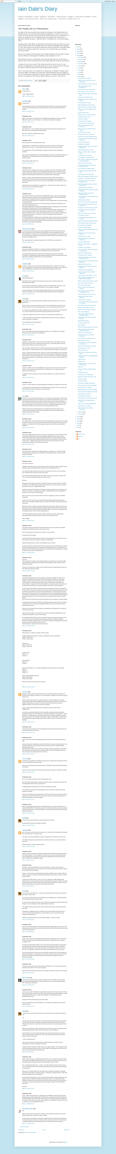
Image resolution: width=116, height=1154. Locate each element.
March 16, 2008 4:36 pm (28, 919)
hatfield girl (25, 101)
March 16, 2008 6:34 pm (28, 1052)
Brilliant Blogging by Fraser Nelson (86, 105)
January (80, 414)
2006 (78, 419)
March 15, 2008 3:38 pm (28, 259)
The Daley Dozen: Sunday (84, 102)
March (79, 76)
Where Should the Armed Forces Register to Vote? (86, 194)
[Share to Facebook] (44, 81)
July (79, 68)
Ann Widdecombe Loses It (84, 117)
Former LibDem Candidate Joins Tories (87, 391)
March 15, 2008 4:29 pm (28, 335)
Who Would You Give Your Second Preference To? (86, 181)
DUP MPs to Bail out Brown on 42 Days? (88, 327)
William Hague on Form (84, 340)
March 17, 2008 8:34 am (28, 1103)
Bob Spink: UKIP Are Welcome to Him (87, 376)
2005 (78, 421)
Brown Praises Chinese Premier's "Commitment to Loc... (86, 291)
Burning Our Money (83, 350)
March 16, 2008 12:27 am (28, 732)
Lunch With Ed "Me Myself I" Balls (86, 168)
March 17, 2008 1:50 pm (28, 1123)
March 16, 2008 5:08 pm (28, 931)
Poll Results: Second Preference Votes (87, 136)
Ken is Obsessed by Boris (84, 285)
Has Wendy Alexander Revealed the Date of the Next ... (87, 166)
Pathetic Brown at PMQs (84, 200)
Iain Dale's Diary (37, 9)
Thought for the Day (83, 372)
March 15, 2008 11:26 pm (28, 625)
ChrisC (24, 89)
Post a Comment (24, 1126)
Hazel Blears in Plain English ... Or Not (87, 275)
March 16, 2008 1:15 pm (28, 860)
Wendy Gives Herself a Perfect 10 (86, 134)
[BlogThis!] (40, 81)
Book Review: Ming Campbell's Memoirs (88, 221)
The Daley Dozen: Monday (84, 78)
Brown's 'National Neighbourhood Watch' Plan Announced (86, 278)
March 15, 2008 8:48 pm (28, 456)
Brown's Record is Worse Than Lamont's (88, 281)
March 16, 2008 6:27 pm (28, 1006)
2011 (78, 49)
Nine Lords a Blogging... (84, 311)
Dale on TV (80, 367)
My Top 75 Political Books (84, 227)
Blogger (65, 1142)
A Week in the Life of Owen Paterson (87, 114)
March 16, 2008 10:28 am (28, 813)
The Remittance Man (27, 1108)
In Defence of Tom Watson (84, 247)
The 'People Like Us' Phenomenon (86, 338)
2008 (78, 55)
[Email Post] (36, 80)
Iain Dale (80, 436)
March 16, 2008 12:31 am (28, 754)
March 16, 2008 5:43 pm (28, 985)
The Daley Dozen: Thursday (85, 155)
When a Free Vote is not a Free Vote (87, 213)
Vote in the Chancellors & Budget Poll (87, 403)
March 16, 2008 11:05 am (28, 825)
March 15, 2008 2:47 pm (28, 122)
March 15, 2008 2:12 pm (28, 96)
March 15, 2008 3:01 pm (28, 189)
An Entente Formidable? (84, 144)
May (79, 72)
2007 (78, 416)
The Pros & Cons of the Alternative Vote (87, 202)
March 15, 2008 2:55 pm (28, 163)
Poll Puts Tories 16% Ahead (85, 332)
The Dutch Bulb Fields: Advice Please (87, 223)
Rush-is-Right (25, 977)
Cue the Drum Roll (82, 381)
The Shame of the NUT (83, 215)
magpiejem (25, 263)
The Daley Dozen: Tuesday (84, 387)
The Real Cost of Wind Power (85, 97)
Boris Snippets (81, 325)
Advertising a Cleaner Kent (84, 264)
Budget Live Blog (82, 379)
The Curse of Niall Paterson (85, 253)
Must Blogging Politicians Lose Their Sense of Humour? (87, 258)
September (81, 63)
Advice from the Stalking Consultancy (87, 346)
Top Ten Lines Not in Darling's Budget (87, 385)
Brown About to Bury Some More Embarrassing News (86, 330)
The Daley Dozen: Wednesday (85, 187)
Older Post (66, 1129)
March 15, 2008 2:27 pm (28, 111)
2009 (78, 53)
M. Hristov (24, 691)
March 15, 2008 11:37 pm (28, 722)
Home (44, 1129)
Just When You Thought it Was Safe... (87, 178)
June (79, 70)
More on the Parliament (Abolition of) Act (88, 176)
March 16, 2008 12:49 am (28, 772)
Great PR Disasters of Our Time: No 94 (87, 84)
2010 (78, 51)
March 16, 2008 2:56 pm (28, 886)
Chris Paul (25, 758)
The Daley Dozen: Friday (84, 132)
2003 (78, 425)
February (80, 412)
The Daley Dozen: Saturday (85, 121)
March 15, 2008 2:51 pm (28, 135)
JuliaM (24, 298)
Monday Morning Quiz (83, 320)
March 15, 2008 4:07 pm (28, 294)
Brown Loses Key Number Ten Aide (86, 309)
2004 (78, 423)
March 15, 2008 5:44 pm (28, 414)
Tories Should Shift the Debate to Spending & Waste (86, 314)
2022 (78, 47)
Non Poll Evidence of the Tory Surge (87, 305)
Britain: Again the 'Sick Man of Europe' (87, 107)
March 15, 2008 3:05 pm (28, 224)
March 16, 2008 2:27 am (28, 799)
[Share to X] (42, 81)
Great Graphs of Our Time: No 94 (86, 91)
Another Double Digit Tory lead (85, 150)
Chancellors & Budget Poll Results (86, 383)
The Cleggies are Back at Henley (86, 157)
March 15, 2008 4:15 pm (28, 324)
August (80, 66)
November (81, 59)
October (80, 61)
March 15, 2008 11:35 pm (28, 687)
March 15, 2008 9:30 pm (28, 520)
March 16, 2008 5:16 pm (28, 959)
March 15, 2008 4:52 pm (28, 360)
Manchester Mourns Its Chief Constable (87, 389)
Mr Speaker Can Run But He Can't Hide (87, 207)
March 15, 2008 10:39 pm (28, 552)
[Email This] (39, 81)
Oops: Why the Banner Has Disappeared (84, 86)
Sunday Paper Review (83, 112)
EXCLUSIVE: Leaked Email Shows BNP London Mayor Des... (88, 160)
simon (23, 396)
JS (79, 438)
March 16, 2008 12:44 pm (28, 846)
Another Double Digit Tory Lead (85, 307)
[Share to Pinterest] (45, 81)
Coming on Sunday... (83, 119)
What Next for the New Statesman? (86, 89)
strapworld (25, 830)
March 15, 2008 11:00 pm (28, 570)
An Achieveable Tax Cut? (84, 323)
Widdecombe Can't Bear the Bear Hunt (87, 398)
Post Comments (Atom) (30, 1132)
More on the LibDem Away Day (85, 283)
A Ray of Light (81, 361)
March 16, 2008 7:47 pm (28, 1088)
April (79, 74)
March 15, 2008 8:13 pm (28, 444)
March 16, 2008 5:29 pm (28, 972)
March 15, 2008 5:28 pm (28, 391)
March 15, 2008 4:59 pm (28, 377)
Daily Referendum (27, 228)
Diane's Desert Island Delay (85, 163)
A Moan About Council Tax (84, 394)
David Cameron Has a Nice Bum (86, 174)
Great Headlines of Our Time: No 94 (87, 294)
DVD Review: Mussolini (84, 142)
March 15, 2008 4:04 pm (28, 271)
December (81, 57)
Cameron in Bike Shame (84, 242)
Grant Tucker (81, 434)
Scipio (23, 276)
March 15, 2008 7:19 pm (28, 427)
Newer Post (21, 1129)
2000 (78, 427)
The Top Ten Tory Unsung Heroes (86, 123)
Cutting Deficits (81, 359)
